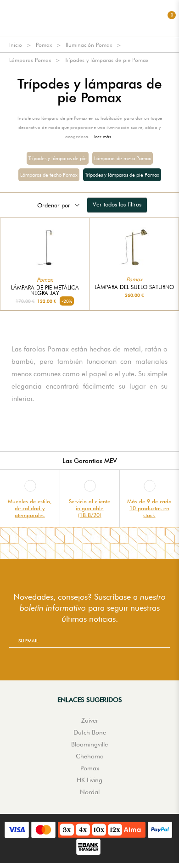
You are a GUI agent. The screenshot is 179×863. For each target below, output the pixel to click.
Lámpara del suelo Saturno (134, 287)
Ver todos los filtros (117, 204)
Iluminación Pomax (89, 44)
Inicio (15, 44)
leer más (102, 136)
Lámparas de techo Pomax (49, 175)
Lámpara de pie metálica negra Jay (45, 290)
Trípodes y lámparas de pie (57, 158)
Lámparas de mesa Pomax (122, 158)
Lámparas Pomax (30, 59)
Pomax (44, 44)
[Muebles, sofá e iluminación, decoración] (89, 18)
